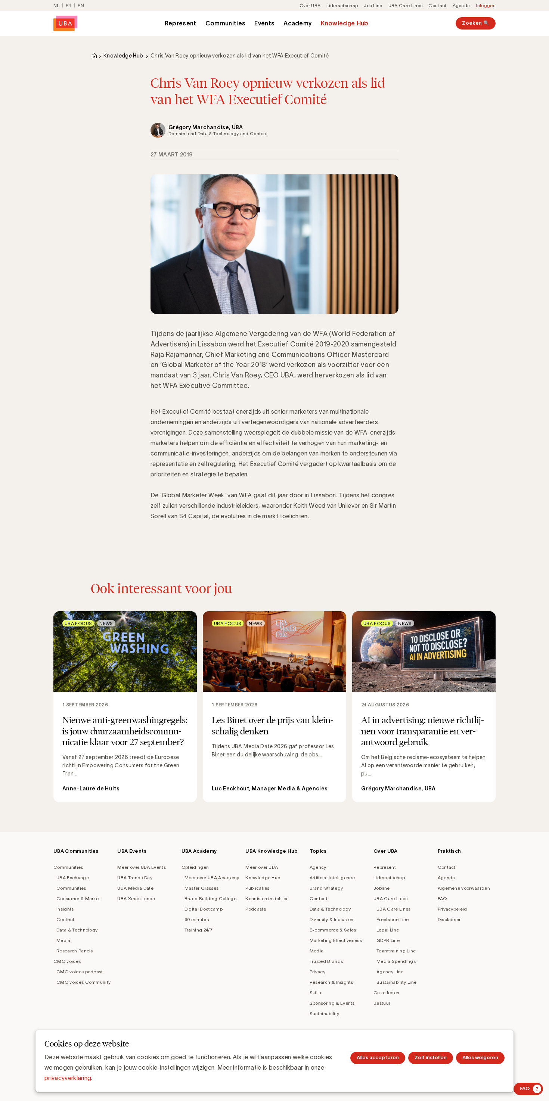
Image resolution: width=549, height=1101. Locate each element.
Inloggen (486, 5)
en (81, 5)
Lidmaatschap (342, 5)
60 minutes (196, 919)
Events (264, 23)
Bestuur (381, 1003)
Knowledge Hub (344, 23)
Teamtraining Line (396, 950)
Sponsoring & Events (332, 1003)
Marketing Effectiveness (336, 940)
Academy (297, 23)
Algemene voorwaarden (464, 888)
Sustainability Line (396, 982)
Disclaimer (449, 919)
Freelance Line (392, 919)
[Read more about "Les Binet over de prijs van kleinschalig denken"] (274, 706)
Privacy (317, 971)
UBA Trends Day (134, 877)
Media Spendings (396, 961)
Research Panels (74, 950)
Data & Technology (76, 929)
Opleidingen (195, 867)
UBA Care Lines (405, 5)
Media (63, 940)
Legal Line (387, 929)
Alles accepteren (378, 1057)
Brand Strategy (326, 888)
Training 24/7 (198, 929)
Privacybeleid (452, 908)
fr (69, 5)
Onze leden (386, 992)
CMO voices (67, 961)
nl (56, 5)
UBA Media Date (135, 888)
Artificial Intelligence (332, 877)
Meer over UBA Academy (211, 877)
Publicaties (257, 888)
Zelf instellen (431, 1057)
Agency (318, 867)
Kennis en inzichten (267, 898)
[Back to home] (65, 23)
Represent (180, 23)
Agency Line (390, 971)
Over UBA (310, 5)
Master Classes (201, 888)
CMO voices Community (83, 982)
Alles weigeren (480, 1057)
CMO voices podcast (79, 971)
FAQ (442, 898)
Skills (315, 992)
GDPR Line (388, 940)
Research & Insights (331, 982)
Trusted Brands (326, 961)
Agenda (461, 5)
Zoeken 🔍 (475, 23)
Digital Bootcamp (203, 908)
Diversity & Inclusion (332, 919)
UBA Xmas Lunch (136, 898)
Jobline (381, 888)
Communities (225, 23)
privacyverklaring (67, 1077)
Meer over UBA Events (141, 867)
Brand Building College (210, 898)
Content (65, 919)
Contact (437, 5)
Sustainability (324, 1013)
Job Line (373, 5)
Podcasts (255, 908)
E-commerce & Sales (333, 929)
